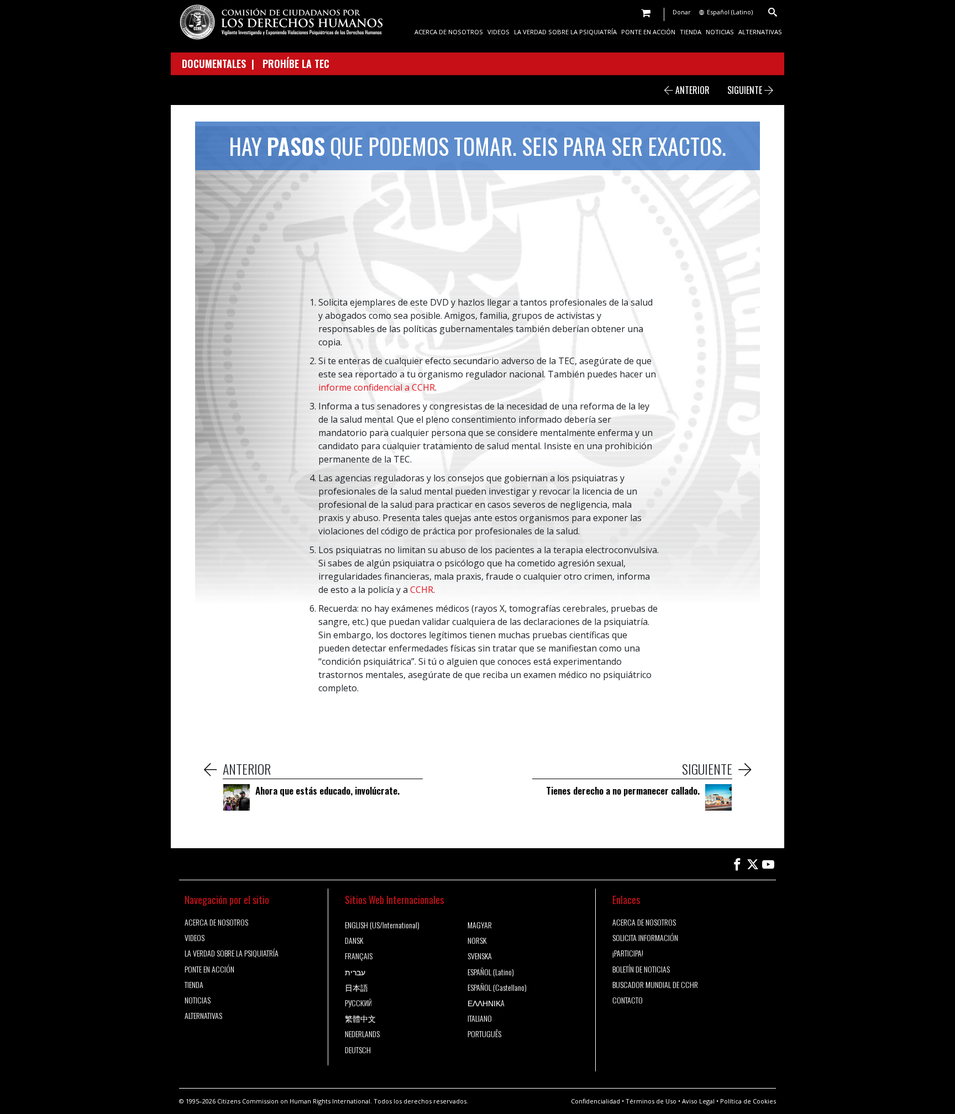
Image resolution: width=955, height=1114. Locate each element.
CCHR (421, 590)
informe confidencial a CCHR (376, 387)
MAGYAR (480, 925)
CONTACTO (627, 1000)
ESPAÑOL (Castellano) (497, 987)
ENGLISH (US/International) (382, 925)
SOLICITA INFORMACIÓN (645, 938)
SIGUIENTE (745, 90)
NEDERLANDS (362, 1034)
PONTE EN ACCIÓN (648, 32)
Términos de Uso (651, 1101)
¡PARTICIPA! (627, 953)
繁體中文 (360, 1018)
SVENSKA (480, 956)
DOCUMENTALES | (222, 63)
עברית (355, 972)
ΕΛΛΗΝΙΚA (486, 1003)
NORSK (477, 940)
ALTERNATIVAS (760, 32)
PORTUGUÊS (484, 1034)
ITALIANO (480, 1018)
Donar (682, 12)
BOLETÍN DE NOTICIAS (641, 969)
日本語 (356, 987)
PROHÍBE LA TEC (296, 63)
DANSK (354, 940)
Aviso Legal (698, 1101)
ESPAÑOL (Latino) (491, 972)
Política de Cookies (748, 1101)
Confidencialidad (595, 1101)
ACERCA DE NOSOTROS (448, 32)
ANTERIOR (691, 90)
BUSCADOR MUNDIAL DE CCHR (655, 985)
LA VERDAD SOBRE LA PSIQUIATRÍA (565, 32)
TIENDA (690, 32)
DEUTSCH (358, 1050)
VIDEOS (498, 32)
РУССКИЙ (358, 1003)
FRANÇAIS (358, 956)
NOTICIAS (720, 32)
